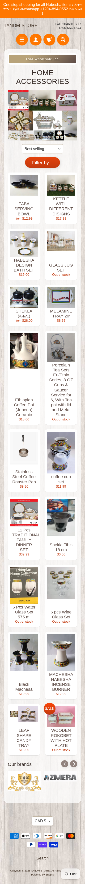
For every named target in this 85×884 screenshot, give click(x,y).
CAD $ (40, 821)
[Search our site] (63, 39)
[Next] (73, 763)
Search (43, 858)
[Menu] (22, 39)
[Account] (36, 39)
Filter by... (42, 162)
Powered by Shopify (42, 874)
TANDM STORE (21, 25)
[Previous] (64, 763)
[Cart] (49, 39)
